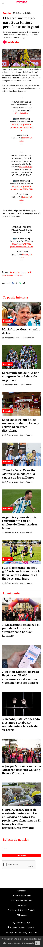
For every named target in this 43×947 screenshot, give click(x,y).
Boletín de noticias (16, 839)
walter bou (18, 275)
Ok (37, 943)
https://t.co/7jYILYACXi (21, 124)
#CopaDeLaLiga (21, 113)
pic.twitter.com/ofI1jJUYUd (21, 246)
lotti (29, 272)
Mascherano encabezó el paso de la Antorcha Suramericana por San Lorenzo (21, 630)
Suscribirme (21, 855)
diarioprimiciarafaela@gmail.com (21, 932)
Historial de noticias (21, 895)
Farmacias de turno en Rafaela (21, 910)
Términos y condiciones (21, 900)
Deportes (7, 13)
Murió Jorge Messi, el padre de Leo (21, 331)
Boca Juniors (14, 272)
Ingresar (23, 914)
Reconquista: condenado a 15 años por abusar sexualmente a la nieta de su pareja (21, 724)
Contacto (21, 890)
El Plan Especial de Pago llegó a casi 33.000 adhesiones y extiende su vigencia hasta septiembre (20, 677)
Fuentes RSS (21, 905)
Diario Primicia (12, 42)
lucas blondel (7, 275)
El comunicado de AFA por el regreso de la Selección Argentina (20, 376)
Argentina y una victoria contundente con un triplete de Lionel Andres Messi (19, 522)
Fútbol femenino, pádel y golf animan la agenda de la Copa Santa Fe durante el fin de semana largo (21, 573)
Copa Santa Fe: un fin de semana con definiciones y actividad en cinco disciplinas (20, 425)
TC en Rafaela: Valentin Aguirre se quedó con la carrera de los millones (18, 473)
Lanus (24, 272)
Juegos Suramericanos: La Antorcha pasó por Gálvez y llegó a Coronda (21, 769)
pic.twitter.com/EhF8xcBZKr (21, 189)
